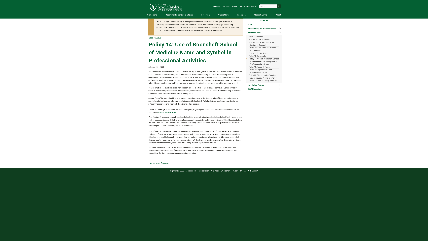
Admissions (152, 15)
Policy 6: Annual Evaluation (259, 39)
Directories (226, 6)
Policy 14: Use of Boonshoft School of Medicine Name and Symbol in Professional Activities (264, 61)
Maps (234, 6)
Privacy (235, 171)
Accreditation (204, 171)
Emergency (225, 171)
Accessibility (191, 171)
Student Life (223, 15)
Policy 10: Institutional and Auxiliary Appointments (262, 49)
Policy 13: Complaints (257, 56)
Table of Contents (256, 37)
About (278, 15)
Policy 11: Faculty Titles (258, 53)
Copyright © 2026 (177, 171)
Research (241, 15)
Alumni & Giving (260, 15)
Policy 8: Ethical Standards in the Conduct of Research (261, 43)
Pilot (240, 6)
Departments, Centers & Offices (179, 15)
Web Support (253, 171)
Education (205, 15)
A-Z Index (215, 171)
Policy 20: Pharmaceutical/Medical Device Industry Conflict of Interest (263, 76)
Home (250, 24)
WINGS (247, 6)
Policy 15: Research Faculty (259, 67)
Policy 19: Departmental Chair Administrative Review (260, 71)
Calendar (216, 6)
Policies (158, 38)
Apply (253, 6)
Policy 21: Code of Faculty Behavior (263, 81)
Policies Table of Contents (158, 163)
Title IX (243, 171)
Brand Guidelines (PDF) (167, 112)
